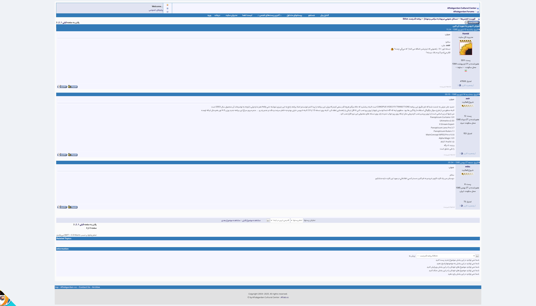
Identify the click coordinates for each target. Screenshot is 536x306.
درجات (217, 15)
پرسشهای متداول (294, 15)
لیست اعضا (247, 15)
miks (467, 167)
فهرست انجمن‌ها (467, 19)
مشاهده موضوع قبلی (251, 220)
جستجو (311, 15)
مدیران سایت (231, 15)
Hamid (465, 34)
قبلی (65, 22)
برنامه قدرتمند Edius (412, 19)
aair (468, 98)
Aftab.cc (285, 297)
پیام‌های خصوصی (156, 10)
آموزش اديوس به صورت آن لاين (466, 26)
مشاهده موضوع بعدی (230, 220)
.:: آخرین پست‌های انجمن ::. (269, 15)
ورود (209, 15)
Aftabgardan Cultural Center (462, 8)
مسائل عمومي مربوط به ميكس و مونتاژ (441, 19)
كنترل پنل (324, 15)
